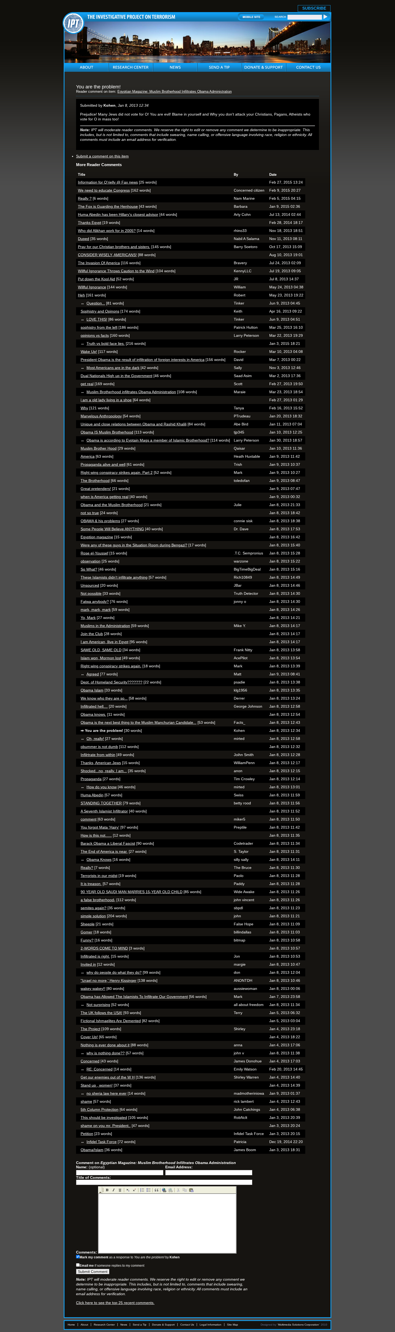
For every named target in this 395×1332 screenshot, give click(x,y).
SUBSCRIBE (314, 8)
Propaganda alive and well (103, 464)
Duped (83, 239)
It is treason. (91, 884)
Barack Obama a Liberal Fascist (108, 843)
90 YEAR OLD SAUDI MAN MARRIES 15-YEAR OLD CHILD (131, 892)
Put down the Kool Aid (96, 279)
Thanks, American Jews (101, 763)
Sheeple (88, 924)
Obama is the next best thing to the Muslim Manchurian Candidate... (138, 722)
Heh (81, 295)
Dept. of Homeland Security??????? (111, 682)
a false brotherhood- (98, 900)
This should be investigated (104, 1117)
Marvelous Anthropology (101, 416)
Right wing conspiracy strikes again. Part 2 (117, 472)
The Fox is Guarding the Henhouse (108, 206)
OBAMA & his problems (100, 521)
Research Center (104, 1324)
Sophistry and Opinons (100, 311)
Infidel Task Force (102, 1142)
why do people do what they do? (114, 972)
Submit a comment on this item (102, 156)
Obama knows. (93, 714)
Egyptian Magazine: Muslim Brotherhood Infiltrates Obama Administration (174, 92)
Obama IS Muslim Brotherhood (107, 432)
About (84, 1324)
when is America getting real (104, 497)
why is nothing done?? (106, 1053)
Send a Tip (139, 1324)
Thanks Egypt (89, 222)
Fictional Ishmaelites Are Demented (111, 1021)
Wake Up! (89, 351)
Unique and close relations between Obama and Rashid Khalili (133, 424)
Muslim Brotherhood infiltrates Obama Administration (131, 392)
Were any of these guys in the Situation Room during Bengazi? (134, 545)
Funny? (87, 940)
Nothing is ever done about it (105, 1045)
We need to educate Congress (104, 190)
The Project (90, 1029)
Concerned (90, 1061)
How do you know (102, 787)
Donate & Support (163, 1324)
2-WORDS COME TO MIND (104, 948)
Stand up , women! (97, 1085)
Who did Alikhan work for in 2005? (107, 230)
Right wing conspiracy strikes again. (111, 666)
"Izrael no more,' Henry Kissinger (109, 980)
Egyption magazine (97, 537)
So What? (89, 569)
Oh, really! (95, 738)
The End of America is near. (104, 851)
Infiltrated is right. (95, 956)
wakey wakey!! (93, 988)
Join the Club (92, 634)
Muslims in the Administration (105, 626)
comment (88, 819)
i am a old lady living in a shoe (106, 400)
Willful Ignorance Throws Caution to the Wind (116, 271)
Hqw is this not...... (96, 835)
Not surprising (98, 1004)
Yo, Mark (88, 617)
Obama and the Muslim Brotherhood (112, 505)
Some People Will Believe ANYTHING (112, 529)
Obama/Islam (92, 1150)
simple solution (93, 916)
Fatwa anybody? (95, 601)
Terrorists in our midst (99, 875)
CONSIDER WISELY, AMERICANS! (107, 255)
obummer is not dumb (99, 746)
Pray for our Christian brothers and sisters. (114, 247)
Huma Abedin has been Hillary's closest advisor (118, 214)
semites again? (93, 908)
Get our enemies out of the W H (108, 1077)
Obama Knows (99, 859)
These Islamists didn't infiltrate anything (114, 577)
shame (86, 1101)
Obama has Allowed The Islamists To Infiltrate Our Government (134, 996)
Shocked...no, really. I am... (104, 771)
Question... (96, 303)
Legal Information (210, 1324)
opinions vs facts (95, 335)
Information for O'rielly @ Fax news (108, 182)
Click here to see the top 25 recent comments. (115, 1303)
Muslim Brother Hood (99, 448)
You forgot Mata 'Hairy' (100, 827)
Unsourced (90, 585)
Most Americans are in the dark (113, 368)
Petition (87, 1134)
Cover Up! (89, 1037)
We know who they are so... (104, 698)
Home (71, 1324)
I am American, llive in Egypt (104, 642)
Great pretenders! (96, 488)
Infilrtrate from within (98, 755)
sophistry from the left (99, 327)
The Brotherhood (95, 480)
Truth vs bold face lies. (106, 343)
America (88, 456)
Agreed (93, 674)
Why (84, 408)
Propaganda (91, 779)
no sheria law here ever (107, 1093)
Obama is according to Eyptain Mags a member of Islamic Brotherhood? (148, 440)
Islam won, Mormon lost (101, 658)
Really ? (85, 198)
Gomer (86, 932)
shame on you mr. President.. (106, 1125)
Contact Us (187, 1324)
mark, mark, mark (96, 609)
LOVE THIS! (97, 319)
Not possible (91, 593)
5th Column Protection (100, 1109)
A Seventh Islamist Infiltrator (104, 811)
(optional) (90, 1167)
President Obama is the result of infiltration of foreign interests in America (142, 359)
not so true (90, 513)
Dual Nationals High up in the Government (116, 376)
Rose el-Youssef (94, 553)
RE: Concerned (100, 1069)
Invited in (88, 964)
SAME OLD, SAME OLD (101, 650)
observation (90, 561)
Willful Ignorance (92, 287)
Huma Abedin (92, 795)
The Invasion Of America (99, 263)
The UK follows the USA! (101, 1013)
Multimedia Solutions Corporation (298, 1324)
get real (87, 384)
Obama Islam (92, 690)
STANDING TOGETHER (101, 803)
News (123, 1324)
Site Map (232, 1324)
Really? (87, 867)
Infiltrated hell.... (94, 706)
